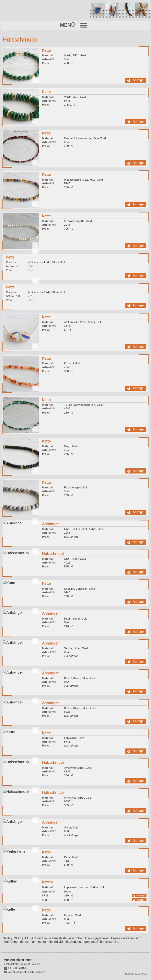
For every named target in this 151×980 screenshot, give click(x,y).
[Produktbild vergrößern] (21, 66)
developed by (136, 974)
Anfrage (138, 80)
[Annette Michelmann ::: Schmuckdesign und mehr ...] (35, 11)
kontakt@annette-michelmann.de (26, 972)
